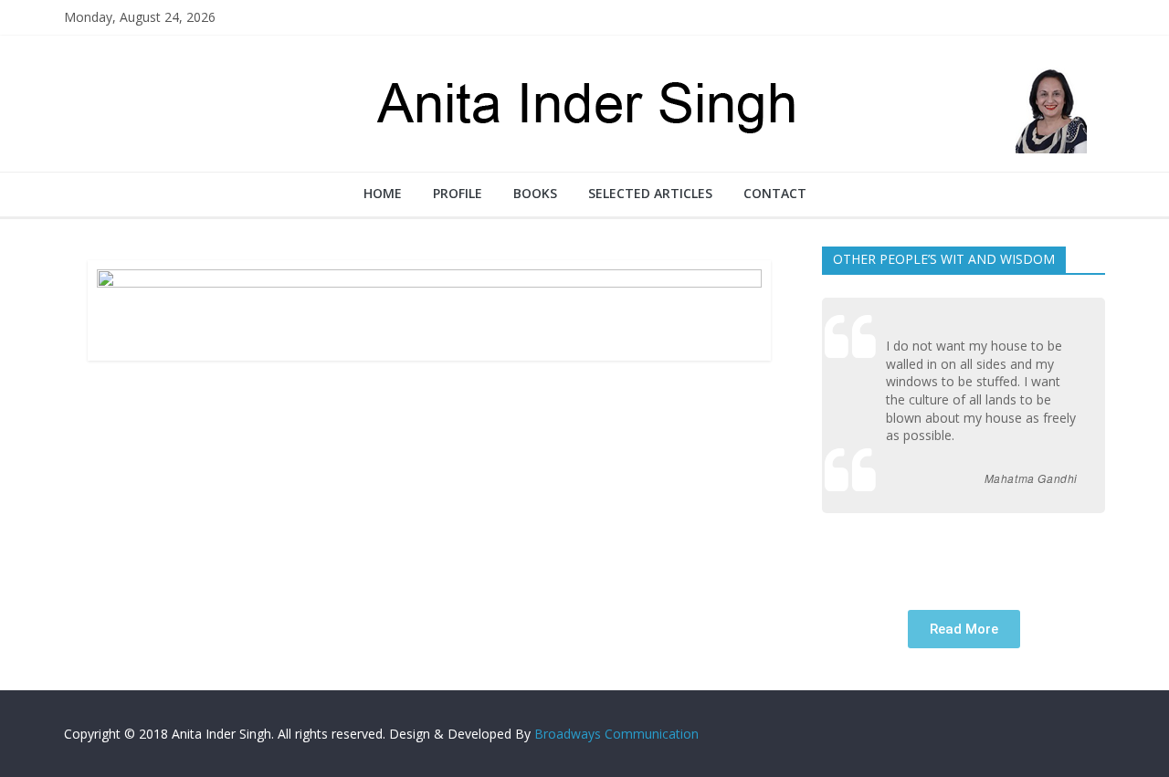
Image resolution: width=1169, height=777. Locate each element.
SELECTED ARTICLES (650, 193)
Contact (774, 193)
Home (382, 193)
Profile (457, 193)
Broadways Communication (616, 733)
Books (535, 193)
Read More (964, 629)
